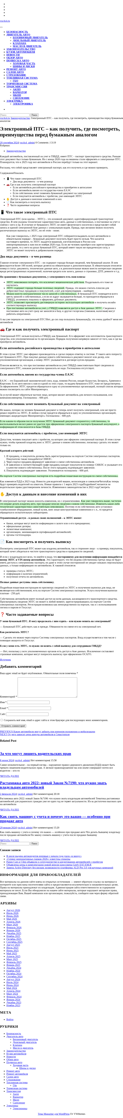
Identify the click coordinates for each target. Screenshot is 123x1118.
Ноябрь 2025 (13, 936)
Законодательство (20, 49)
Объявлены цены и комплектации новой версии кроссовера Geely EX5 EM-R (48, 864)
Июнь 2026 (12, 916)
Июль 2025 (12, 947)
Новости (13, 54)
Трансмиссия (16, 86)
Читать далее (9, 776)
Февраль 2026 (13, 927)
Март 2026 (12, 924)
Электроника (23, 103)
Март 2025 (12, 959)
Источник (5, 659)
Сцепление (21, 98)
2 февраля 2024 (8, 794)
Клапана (19, 43)
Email (4, 708)
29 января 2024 (8, 827)
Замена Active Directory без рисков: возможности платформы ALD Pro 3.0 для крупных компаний (59, 867)
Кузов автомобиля (20, 52)
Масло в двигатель (27, 46)
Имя (3, 702)
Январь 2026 (13, 930)
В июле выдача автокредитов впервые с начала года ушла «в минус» (44, 856)
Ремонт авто (16, 69)
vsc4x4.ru (5, 21)
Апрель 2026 (13, 921)
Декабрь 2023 (13, 1002)
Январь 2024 (13, 999)
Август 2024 (13, 979)
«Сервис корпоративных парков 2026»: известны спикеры (38, 859)
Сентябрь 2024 (14, 976)
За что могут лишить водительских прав (35, 753)
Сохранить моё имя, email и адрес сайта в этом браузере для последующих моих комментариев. (56, 720)
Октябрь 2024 (13, 973)
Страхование (16, 75)
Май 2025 (11, 953)
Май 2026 (11, 919)
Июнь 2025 (12, 950)
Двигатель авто (18, 34)
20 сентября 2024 (9, 142)
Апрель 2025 (13, 956)
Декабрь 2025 (13, 933)
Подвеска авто (17, 60)
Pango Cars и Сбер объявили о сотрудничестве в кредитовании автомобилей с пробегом (54, 862)
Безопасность (17, 31)
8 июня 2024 (7, 760)
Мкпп (17, 95)
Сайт (2, 714)
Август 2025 (13, 944)
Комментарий (8, 696)
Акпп (16, 89)
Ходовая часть (24, 63)
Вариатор (20, 92)
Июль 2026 (12, 913)
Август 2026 (13, 910)
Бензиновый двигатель (30, 37)
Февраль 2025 (13, 962)
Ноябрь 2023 (13, 1005)
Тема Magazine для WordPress (54, 1114)
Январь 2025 (13, 965)
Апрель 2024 (13, 991)
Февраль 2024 (13, 996)
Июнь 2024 (12, 985)
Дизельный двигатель (29, 40)
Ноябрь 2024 (13, 970)
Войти (9, 1019)
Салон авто (15, 72)
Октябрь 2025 (13, 939)
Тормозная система (21, 83)
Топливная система (22, 78)
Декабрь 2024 (13, 968)
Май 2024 (11, 988)
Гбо (15, 80)
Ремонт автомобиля (17, 1074)
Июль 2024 (12, 982)
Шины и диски (24, 66)
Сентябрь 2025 (14, 942)
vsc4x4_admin (27, 142)
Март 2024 (12, 993)
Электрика (14, 101)
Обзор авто (14, 57)
